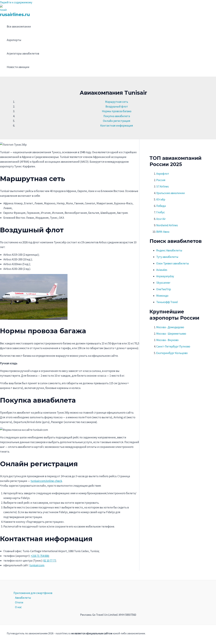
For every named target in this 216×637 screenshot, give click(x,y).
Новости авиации (18, 67)
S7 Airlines (162, 186)
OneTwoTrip (163, 289)
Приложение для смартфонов (33, 593)
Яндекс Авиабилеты (169, 250)
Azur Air (161, 219)
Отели (19, 602)
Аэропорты (14, 40)
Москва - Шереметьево (171, 333)
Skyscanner (163, 282)
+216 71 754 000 (40, 556)
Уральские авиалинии (170, 193)
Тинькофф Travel (167, 302)
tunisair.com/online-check (46, 481)
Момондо (162, 295)
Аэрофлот (162, 173)
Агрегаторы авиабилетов (23, 53)
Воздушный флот (116, 106)
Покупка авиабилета (116, 116)
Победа (161, 206)
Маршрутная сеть (116, 102)
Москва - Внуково (167, 340)
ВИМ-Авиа (162, 232)
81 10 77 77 (49, 560)
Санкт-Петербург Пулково (173, 346)
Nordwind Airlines (167, 225)
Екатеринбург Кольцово (172, 353)
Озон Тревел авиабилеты (172, 263)
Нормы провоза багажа (116, 111)
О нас (18, 607)
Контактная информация (116, 125)
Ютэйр (160, 199)
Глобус (160, 212)
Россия (160, 180)
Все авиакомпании (19, 26)
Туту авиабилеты (167, 257)
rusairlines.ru (15, 14)
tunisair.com (36, 565)
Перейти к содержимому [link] (16, 2)
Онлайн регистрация (116, 121)
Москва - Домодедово (170, 327)
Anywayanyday (165, 276)
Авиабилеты (23, 598)
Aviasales (161, 270)
